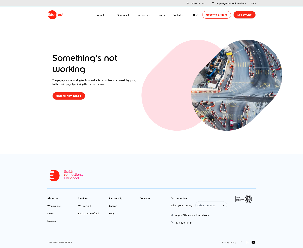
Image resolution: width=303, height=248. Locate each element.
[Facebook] (240, 242)
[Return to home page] (55, 15)
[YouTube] (253, 242)
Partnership (115, 198)
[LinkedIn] (247, 242)
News (50, 213)
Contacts (145, 198)
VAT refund (84, 205)
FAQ (253, 3)
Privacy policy (229, 242)
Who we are (54, 205)
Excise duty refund (88, 213)
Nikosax (51, 220)
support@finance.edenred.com (231, 3)
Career (113, 205)
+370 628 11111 (199, 3)
